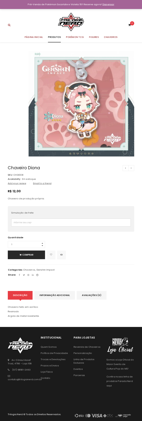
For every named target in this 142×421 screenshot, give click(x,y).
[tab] (20, 295)
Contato (45, 378)
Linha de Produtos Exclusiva (84, 361)
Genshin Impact (45, 269)
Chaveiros (29, 269)
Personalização (83, 353)
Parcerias (79, 375)
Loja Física (47, 371)
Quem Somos (49, 347)
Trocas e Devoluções (53, 359)
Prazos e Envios (50, 365)
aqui (109, 385)
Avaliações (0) (91, 295)
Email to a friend (42, 183)
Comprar (27, 254)
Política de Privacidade (54, 353)
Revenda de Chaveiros (87, 347)
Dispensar (108, 4)
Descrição (20, 295)
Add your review (17, 183)
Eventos (78, 369)
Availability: (14, 179)
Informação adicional (54, 295)
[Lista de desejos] (51, 255)
